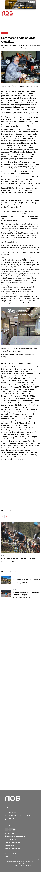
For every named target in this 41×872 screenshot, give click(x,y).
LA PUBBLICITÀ (10, 840)
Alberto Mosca (5, 86)
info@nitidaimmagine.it (14, 842)
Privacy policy (20, 863)
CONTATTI (10, 819)
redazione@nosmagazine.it (16, 836)
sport (2, 555)
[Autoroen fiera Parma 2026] (20, 326)
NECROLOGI (9, 846)
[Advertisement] (20, 485)
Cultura (13, 856)
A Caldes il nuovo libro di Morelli (26, 580)
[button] (3, 516)
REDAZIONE (9, 833)
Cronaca (8, 854)
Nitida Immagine (26, 865)
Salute (7, 856)
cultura (15, 577)
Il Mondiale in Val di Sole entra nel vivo (18, 558)
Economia (23, 854)
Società (31, 854)
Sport (20, 856)
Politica (15, 854)
